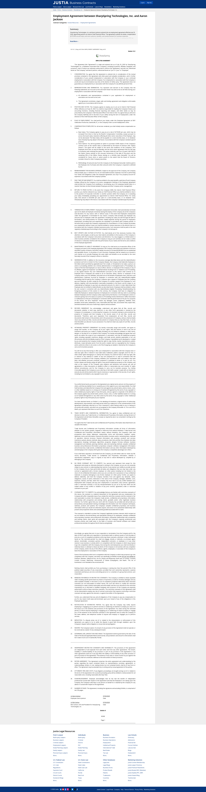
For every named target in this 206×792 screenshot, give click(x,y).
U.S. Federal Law (59, 760)
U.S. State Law (83, 760)
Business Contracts (67, 10)
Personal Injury (82, 753)
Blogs (129, 750)
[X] (75, 789)
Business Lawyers (58, 740)
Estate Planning (83, 748)
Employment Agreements (88, 23)
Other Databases (109, 760)
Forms (59, 10)
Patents (105, 773)
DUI (79, 745)
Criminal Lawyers (58, 743)
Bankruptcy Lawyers (59, 737)
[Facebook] (65, 789)
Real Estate (106, 750)
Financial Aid (131, 743)
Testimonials (132, 778)
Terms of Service (129, 789)
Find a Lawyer (57, 7)
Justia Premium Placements (136, 768)
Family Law (81, 750)
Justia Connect (101, 789)
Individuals (82, 735)
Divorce (80, 743)
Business (106, 735)
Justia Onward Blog (134, 775)
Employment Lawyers (59, 745)
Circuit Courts (57, 773)
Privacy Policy (139, 789)
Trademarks (106, 775)
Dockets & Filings (58, 778)
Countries (106, 778)
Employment (107, 743)
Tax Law (105, 753)
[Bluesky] (72, 789)
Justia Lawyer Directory (135, 765)
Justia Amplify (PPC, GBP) (135, 773)
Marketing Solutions (119, 7)
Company (117, 789)
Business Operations (109, 740)
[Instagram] (68, 789)
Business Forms (108, 768)
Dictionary (131, 737)
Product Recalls (107, 770)
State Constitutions (84, 762)
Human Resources (73, 23)
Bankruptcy (81, 737)
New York (81, 775)
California (81, 770)
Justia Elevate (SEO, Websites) (137, 770)
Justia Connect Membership (136, 762)
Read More (73, 41)
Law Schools (89, 7)
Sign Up (149, 2)
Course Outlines (133, 745)
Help (122, 789)
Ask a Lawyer (67, 7)
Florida (80, 773)
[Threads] (70, 789)
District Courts (57, 775)
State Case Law (82, 768)
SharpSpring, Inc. (78, 10)
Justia (54, 10)
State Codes (81, 765)
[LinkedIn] (61, 789)
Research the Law (78, 7)
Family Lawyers (57, 750)
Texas (80, 778)
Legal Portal (109, 789)
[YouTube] (63, 789)
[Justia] (60, 2)
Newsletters (108, 7)
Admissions (131, 740)
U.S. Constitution (58, 762)
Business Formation (109, 737)
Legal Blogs (106, 765)
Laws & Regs (99, 7)
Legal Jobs (106, 762)
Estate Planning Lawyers (60, 748)
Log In (142, 2)
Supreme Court (57, 770)
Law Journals (132, 748)
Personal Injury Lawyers (60, 753)
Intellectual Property (109, 745)
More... (55, 755)
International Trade (109, 748)
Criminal (80, 740)
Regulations (56, 768)
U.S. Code (56, 765)
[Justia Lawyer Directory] (77, 789)
